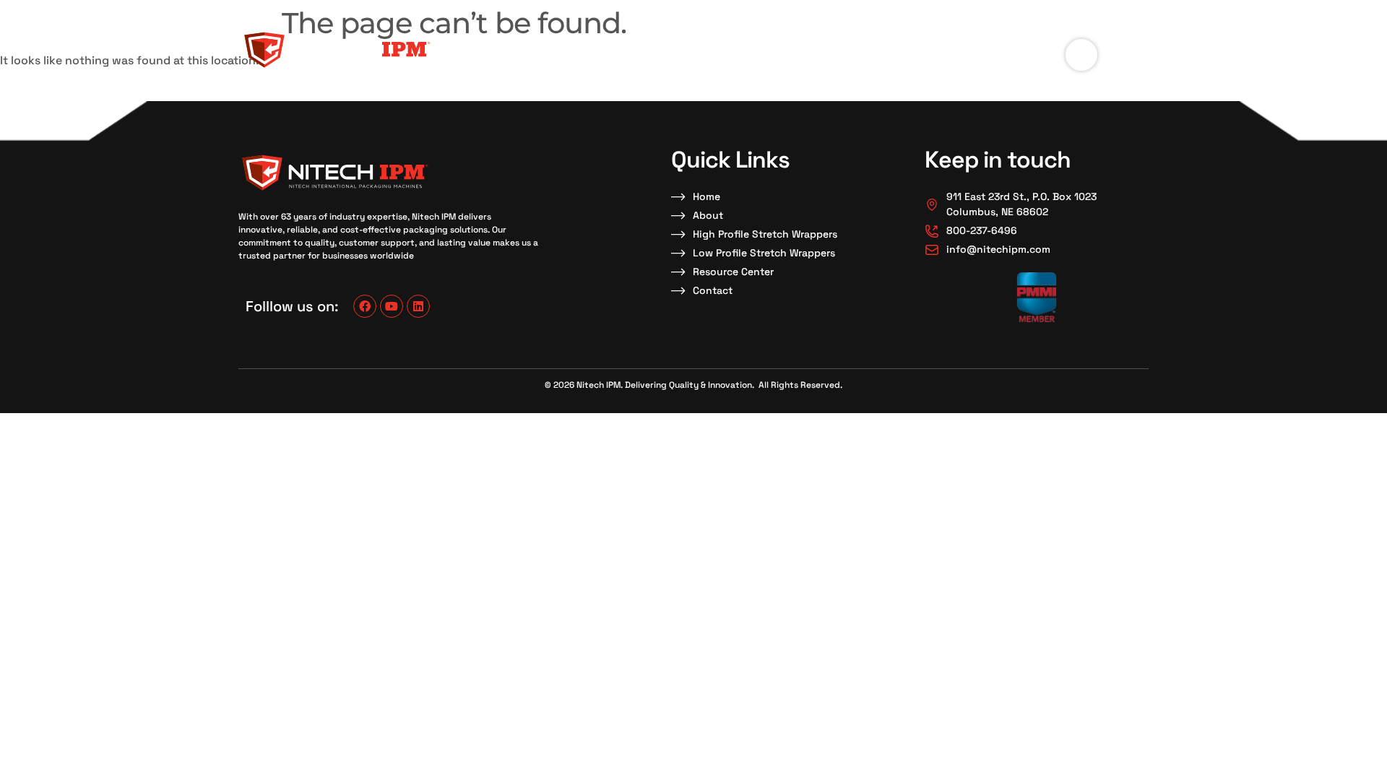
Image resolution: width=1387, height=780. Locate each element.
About (615, 49)
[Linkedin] (418, 306)
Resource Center (827, 49)
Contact (931, 49)
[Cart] (1081, 55)
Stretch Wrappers (702, 49)
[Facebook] (364, 306)
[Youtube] (391, 306)
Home (557, 49)
